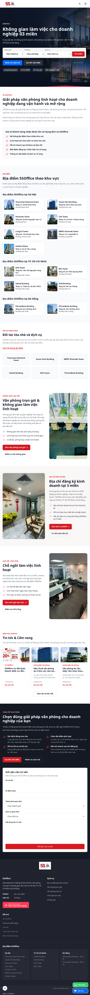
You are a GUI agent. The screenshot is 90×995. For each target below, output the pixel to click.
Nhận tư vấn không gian (15, 454)
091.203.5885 (19, 894)
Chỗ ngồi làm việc (54, 895)
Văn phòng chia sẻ (54, 891)
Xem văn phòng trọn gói (16, 447)
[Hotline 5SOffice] (79, 3)
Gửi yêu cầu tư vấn (45, 846)
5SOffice (17, 898)
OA (5, 988)
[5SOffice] (10, 3)
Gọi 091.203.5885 (33, 62)
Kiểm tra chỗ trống (13, 609)
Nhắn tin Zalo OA (12, 62)
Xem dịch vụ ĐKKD (60, 526)
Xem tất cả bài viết (45, 693)
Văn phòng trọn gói (54, 887)
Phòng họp (51, 900)
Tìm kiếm (78, 54)
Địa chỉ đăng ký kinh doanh (57, 883)
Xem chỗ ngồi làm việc (15, 602)
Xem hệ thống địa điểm (13, 348)
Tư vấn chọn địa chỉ (60, 533)
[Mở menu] (85, 3)
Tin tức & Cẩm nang (10, 923)
